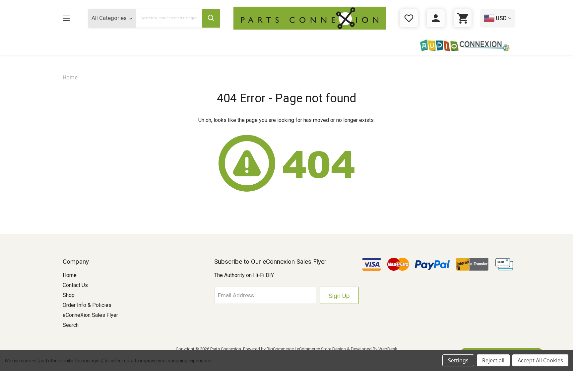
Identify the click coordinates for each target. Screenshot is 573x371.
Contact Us (75, 285)
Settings (458, 360)
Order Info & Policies (87, 305)
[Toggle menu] (66, 18)
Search (71, 325)
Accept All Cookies (540, 360)
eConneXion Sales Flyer (90, 315)
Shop (69, 295)
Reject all (493, 360)
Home (70, 275)
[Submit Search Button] (211, 18)
